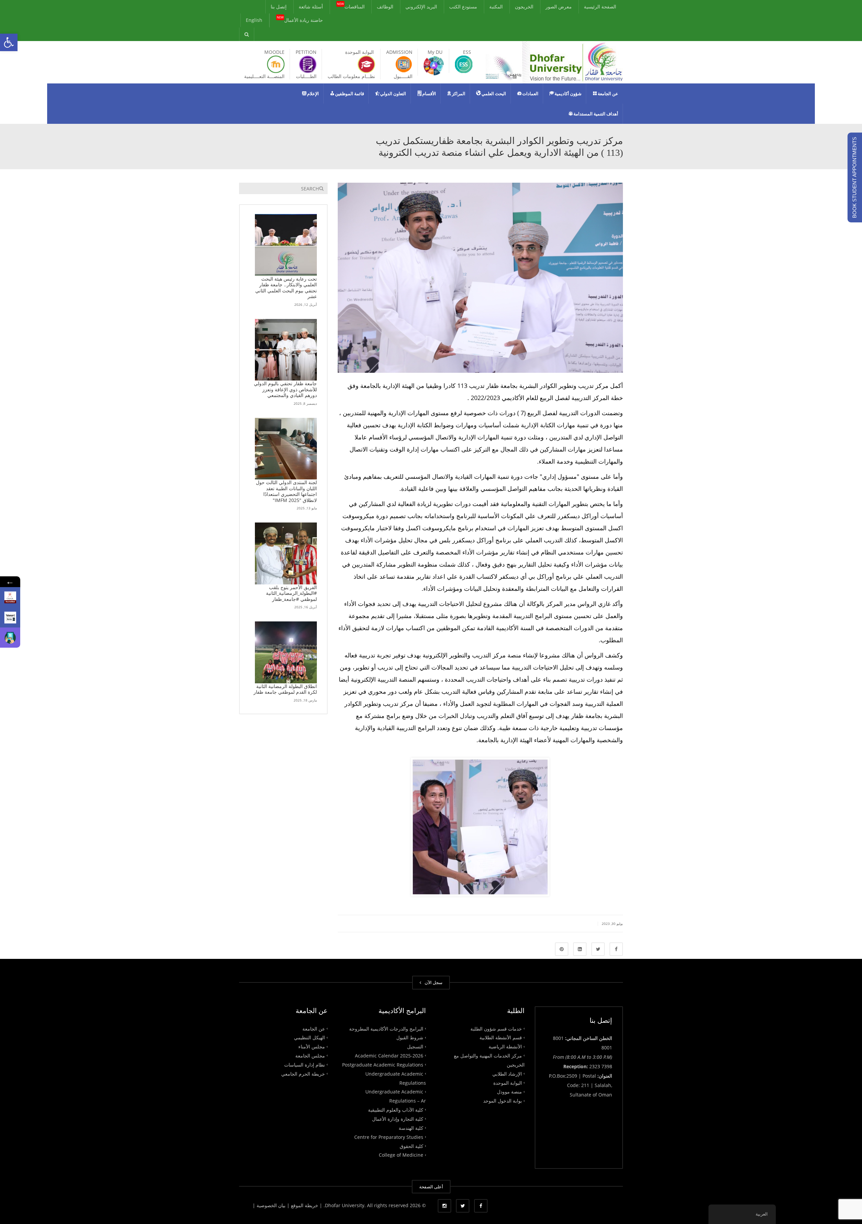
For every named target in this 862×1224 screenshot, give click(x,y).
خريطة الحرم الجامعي (303, 1073)
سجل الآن (432, 982)
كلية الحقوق (411, 1146)
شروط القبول (409, 1037)
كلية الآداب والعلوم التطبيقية (395, 1110)
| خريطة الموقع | (304, 1205)
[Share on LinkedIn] (580, 949)
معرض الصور (558, 6)
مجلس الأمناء (311, 1046)
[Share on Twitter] (598, 949)
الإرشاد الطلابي (507, 1073)
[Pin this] (561, 949)
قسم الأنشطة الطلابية (500, 1037)
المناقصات (351, 6)
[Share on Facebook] (616, 949)
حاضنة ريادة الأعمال (300, 19)
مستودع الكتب (463, 6)
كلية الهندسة (411, 1128)
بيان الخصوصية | (270, 1205)
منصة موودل (509, 1091)
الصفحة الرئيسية (600, 6)
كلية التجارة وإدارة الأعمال (397, 1119)
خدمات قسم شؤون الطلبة (496, 1028)
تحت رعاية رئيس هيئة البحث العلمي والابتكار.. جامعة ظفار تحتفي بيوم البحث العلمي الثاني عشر (286, 288)
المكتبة (496, 6)
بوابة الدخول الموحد (502, 1100)
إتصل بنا (279, 6)
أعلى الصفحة (431, 1187)
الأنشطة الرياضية (505, 1046)
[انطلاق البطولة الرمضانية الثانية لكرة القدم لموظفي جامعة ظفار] (286, 652)
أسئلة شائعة (311, 6)
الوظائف (385, 6)
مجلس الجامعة (310, 1055)
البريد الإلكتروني (421, 6)
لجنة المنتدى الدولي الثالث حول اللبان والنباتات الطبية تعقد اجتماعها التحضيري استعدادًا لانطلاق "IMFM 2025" (286, 491)
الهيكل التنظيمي (309, 1037)
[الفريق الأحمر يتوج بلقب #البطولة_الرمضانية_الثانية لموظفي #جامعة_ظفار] (286, 553)
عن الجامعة (313, 1028)
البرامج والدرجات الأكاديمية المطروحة (386, 1028)
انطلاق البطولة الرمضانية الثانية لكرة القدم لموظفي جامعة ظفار (285, 689)
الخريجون (524, 6)
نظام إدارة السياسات (304, 1064)
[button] (9, 42)
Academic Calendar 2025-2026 (389, 1055)
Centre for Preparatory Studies (388, 1136)
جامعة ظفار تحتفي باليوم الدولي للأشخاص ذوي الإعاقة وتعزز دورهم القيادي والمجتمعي (285, 389)
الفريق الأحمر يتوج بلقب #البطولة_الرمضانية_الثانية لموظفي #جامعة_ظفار (291, 593)
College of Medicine (401, 1155)
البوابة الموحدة (507, 1082)
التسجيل (415, 1046)
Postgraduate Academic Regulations (382, 1064)
